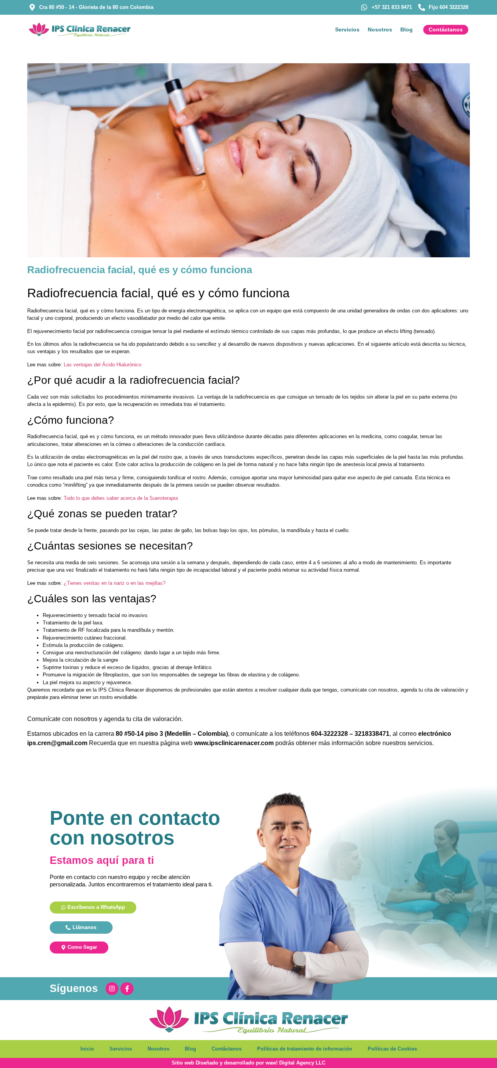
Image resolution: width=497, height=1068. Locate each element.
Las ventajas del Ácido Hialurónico (102, 365)
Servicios (347, 29)
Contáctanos (227, 1049)
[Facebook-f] (126, 988)
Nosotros (380, 29)
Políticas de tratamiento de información (304, 1049)
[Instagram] (112, 988)
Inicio (87, 1049)
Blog (406, 29)
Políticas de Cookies (392, 1049)
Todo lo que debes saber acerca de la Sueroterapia (121, 498)
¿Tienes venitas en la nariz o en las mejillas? (114, 583)
